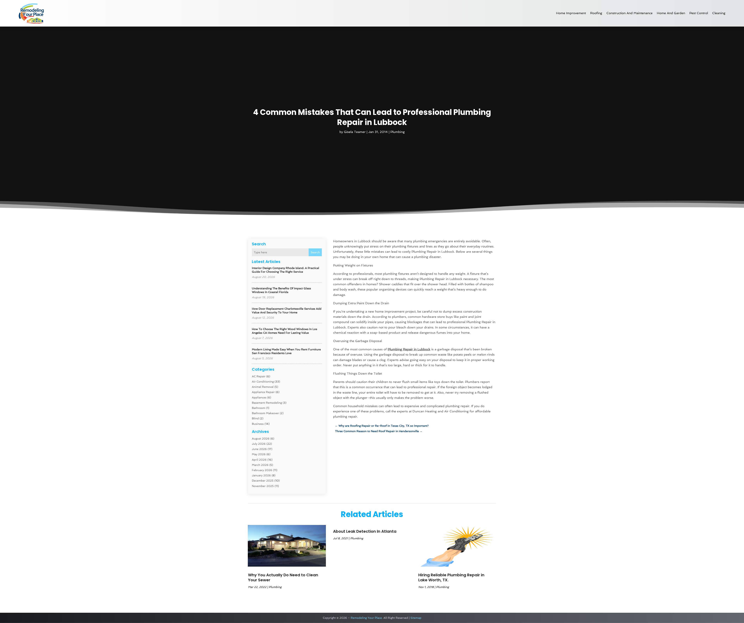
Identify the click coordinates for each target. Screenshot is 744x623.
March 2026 (260, 464)
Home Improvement (571, 13)
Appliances (259, 397)
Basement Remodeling (267, 402)
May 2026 (259, 454)
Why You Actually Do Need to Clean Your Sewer (283, 577)
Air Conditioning (263, 381)
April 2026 (259, 459)
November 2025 (263, 486)
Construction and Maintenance (629, 13)
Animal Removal (263, 386)
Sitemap (415, 617)
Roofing (596, 13)
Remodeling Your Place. (367, 617)
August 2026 (261, 438)
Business (258, 423)
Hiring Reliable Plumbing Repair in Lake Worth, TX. (451, 577)
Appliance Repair (263, 392)
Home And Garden (671, 13)
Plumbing (397, 132)
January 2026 (261, 475)
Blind (255, 418)
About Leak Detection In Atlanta (364, 531)
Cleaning (718, 13)
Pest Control (698, 13)
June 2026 (259, 449)
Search (315, 252)
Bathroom (258, 407)
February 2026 (262, 470)
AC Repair (258, 376)
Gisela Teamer (355, 132)
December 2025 (263, 480)
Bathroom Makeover (265, 413)
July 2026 (259, 443)
